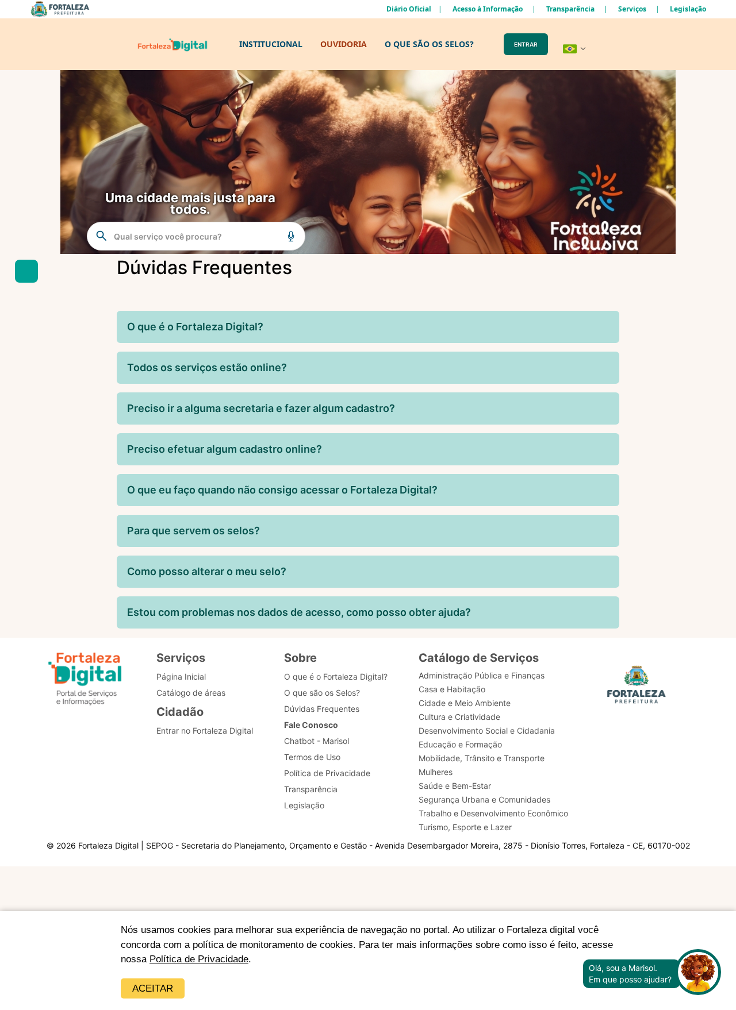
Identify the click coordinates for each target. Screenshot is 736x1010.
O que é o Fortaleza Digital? (336, 676)
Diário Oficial (408, 9)
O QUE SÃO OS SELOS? (429, 43)
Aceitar (152, 988)
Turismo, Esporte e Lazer (465, 827)
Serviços (632, 9)
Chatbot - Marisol (316, 741)
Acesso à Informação (488, 9)
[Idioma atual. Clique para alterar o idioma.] (574, 48)
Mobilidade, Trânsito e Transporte (482, 758)
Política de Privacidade (199, 959)
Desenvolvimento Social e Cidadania (487, 730)
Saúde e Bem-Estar (455, 786)
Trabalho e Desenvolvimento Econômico (493, 813)
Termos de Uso (312, 757)
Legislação (688, 9)
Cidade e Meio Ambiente (465, 703)
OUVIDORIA (343, 43)
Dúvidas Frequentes (321, 709)
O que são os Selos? (322, 692)
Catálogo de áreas (190, 692)
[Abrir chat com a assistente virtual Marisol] (698, 974)
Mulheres (436, 772)
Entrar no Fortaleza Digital (204, 730)
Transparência (570, 9)
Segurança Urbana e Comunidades (484, 799)
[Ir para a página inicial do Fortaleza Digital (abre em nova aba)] (85, 680)
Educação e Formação (460, 744)
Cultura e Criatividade (459, 717)
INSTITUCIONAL (270, 43)
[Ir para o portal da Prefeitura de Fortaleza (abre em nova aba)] (636, 688)
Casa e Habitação (452, 689)
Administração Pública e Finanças (482, 675)
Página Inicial (181, 676)
